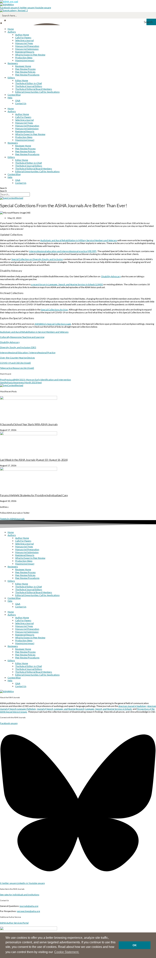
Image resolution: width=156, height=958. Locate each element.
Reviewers (13, 63)
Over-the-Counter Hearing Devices (17, 357)
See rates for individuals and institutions (19, 894)
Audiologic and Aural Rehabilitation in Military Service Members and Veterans (78, 240)
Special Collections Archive (54, 309)
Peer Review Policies (25, 71)
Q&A (17, 100)
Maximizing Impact (24, 60)
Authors (12, 31)
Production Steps (23, 57)
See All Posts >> (4, 507)
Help (10, 97)
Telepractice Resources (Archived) (17, 368)
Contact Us (20, 103)
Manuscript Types (24, 43)
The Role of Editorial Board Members (33, 89)
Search (3, 188)
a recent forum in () (67, 284)
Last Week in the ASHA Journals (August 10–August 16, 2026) (34, 459)
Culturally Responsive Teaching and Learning (22, 337)
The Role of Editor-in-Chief (28, 83)
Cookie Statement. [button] (66, 952)
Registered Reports (24, 51)
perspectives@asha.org (28, 911)
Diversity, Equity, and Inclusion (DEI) (18, 347)
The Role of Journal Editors (28, 86)
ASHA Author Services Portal (14, 922)
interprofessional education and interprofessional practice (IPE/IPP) (62, 251)
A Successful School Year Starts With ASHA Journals (28, 424)
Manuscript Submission (27, 49)
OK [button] (135, 945)
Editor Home (21, 80)
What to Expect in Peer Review (30, 54)
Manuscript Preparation (27, 46)
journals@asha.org (29, 906)
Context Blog (14, 94)
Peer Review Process (25, 69)
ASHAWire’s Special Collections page (53, 323)
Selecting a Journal (24, 40)
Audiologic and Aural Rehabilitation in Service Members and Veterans (34, 331)
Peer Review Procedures (27, 74)
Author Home (22, 34)
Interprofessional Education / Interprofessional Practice (27, 352)
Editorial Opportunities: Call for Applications (37, 91)
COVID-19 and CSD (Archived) (15, 362)
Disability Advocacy (111, 276)
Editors (11, 77)
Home (11, 28)
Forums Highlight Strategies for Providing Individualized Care (34, 495)
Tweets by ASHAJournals (12, 518)
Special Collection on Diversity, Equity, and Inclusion (37, 259)
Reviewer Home (23, 66)
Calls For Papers (23, 37)
